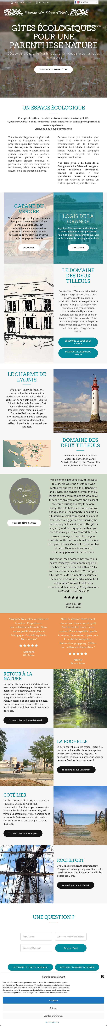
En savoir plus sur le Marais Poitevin (26, 720)
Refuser (53, 1008)
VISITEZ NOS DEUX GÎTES (53, 69)
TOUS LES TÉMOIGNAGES (24, 523)
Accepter (53, 1000)
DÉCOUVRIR (28, 247)
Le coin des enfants (92, 26)
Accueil (62, 26)
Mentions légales (52, 1022)
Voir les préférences (53, 1015)
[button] (102, 976)
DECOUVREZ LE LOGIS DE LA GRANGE (78, 342)
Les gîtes (75, 26)
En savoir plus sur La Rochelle (76, 769)
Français (83, 2)
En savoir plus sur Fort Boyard (23, 833)
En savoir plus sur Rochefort (75, 885)
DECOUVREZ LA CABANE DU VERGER (78, 353)
